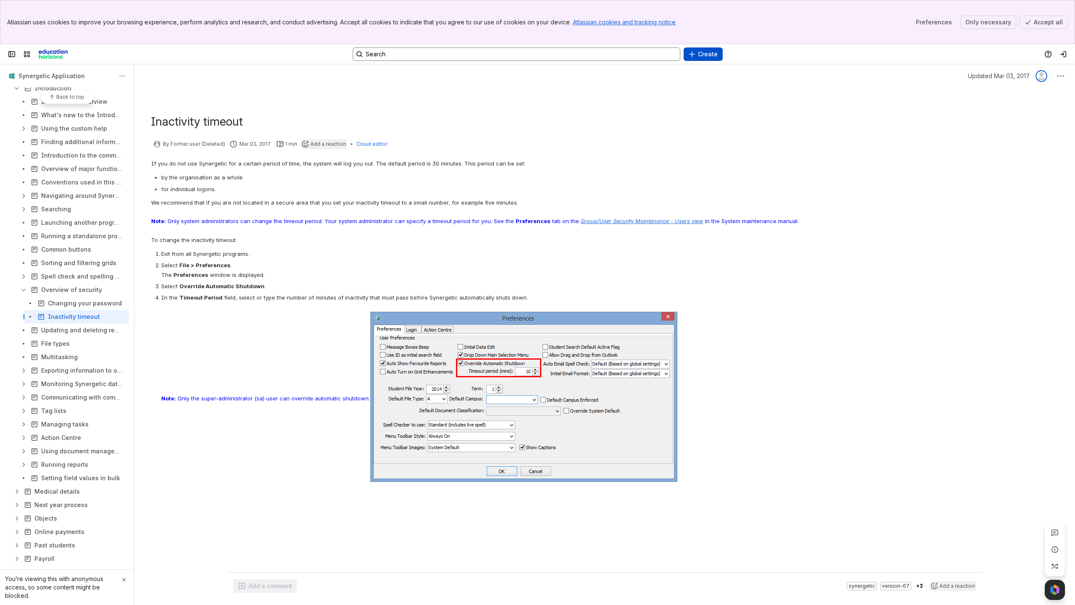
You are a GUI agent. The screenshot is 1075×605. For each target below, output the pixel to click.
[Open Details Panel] (1055, 549)
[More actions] (122, 76)
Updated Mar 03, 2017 (999, 75)
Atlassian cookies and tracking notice (624, 22)
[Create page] (1055, 566)
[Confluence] (53, 54)
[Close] (124, 580)
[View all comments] (1055, 532)
